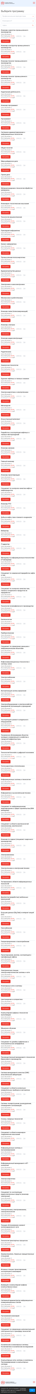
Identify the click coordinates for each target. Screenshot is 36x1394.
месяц (12, 36)
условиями (23, 1388)
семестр (18, 36)
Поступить (5, 41)
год (24, 36)
